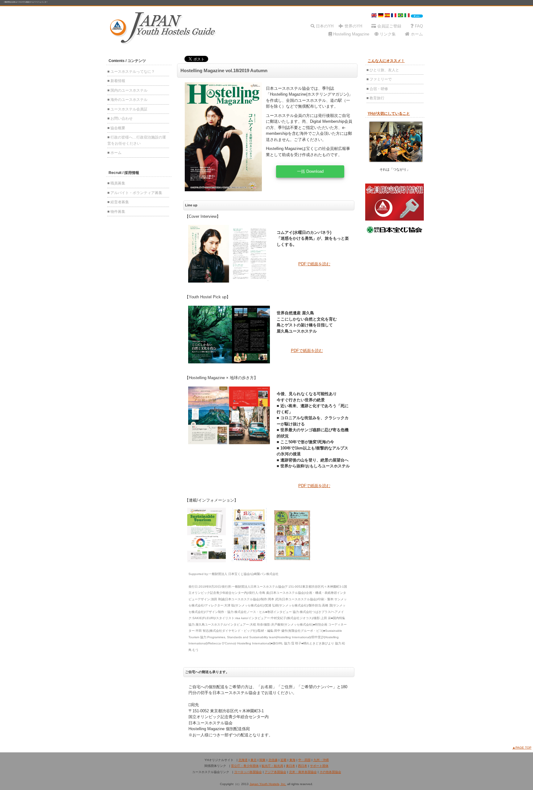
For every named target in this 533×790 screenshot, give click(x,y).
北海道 (243, 760)
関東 (262, 760)
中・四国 (304, 760)
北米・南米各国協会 (303, 772)
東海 (292, 760)
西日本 (302, 765)
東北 (253, 760)
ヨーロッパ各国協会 (248, 772)
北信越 (273, 760)
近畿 (283, 760)
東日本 (290, 765)
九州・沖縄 (321, 760)
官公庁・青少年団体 (245, 765)
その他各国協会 (330, 772)
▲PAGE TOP (521, 747)
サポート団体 (319, 765)
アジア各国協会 (275, 772)
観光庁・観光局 (272, 765)
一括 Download (310, 171)
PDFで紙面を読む (314, 264)
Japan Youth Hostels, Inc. (268, 784)
